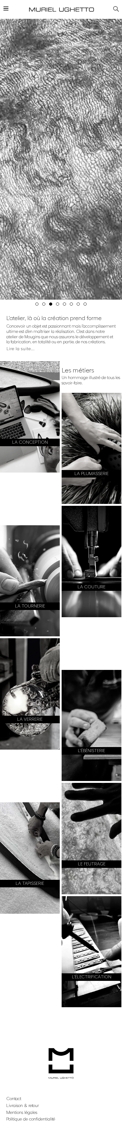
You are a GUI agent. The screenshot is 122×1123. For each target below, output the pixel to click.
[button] (36, 304)
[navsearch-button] (115, 8)
